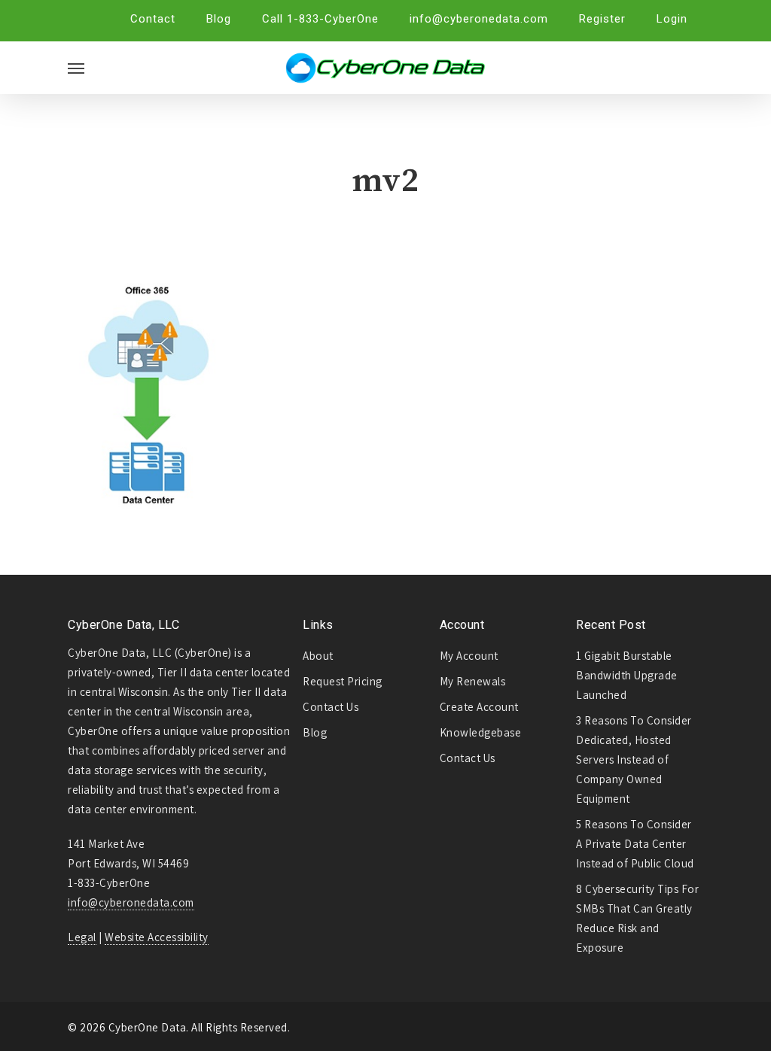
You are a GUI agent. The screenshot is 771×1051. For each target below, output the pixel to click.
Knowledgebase (481, 732)
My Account (469, 656)
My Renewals (473, 681)
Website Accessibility (157, 937)
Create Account (479, 707)
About (318, 656)
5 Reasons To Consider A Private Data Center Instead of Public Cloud (635, 843)
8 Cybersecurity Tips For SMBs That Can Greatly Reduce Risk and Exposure (637, 918)
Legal (82, 937)
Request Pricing (342, 681)
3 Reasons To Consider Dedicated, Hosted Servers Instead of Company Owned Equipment (634, 759)
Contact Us (330, 707)
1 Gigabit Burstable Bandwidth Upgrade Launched (627, 675)
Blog (315, 732)
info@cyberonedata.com (131, 902)
